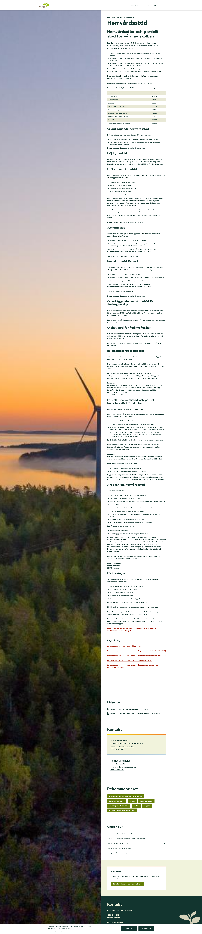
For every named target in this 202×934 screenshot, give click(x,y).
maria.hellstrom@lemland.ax (122, 746)
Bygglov (147, 806)
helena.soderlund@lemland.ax (123, 767)
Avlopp (132, 801)
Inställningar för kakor (62, 931)
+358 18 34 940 (113, 915)
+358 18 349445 (117, 749)
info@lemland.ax (113, 917)
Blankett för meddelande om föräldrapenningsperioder (135, 713)
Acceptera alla (146, 929)
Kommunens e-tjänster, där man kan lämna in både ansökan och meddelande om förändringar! (132, 629)
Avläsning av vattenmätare (118, 806)
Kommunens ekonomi (116, 801)
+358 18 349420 (117, 769)
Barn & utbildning (117, 18)
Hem (108, 18)
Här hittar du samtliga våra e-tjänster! (128, 884)
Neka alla (129, 929)
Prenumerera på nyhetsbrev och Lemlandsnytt (125, 796)
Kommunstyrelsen (146, 801)
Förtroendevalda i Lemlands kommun (122, 810)
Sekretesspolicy (52, 931)
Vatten (136, 806)
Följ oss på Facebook (115, 922)
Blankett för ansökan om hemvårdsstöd (129, 709)
